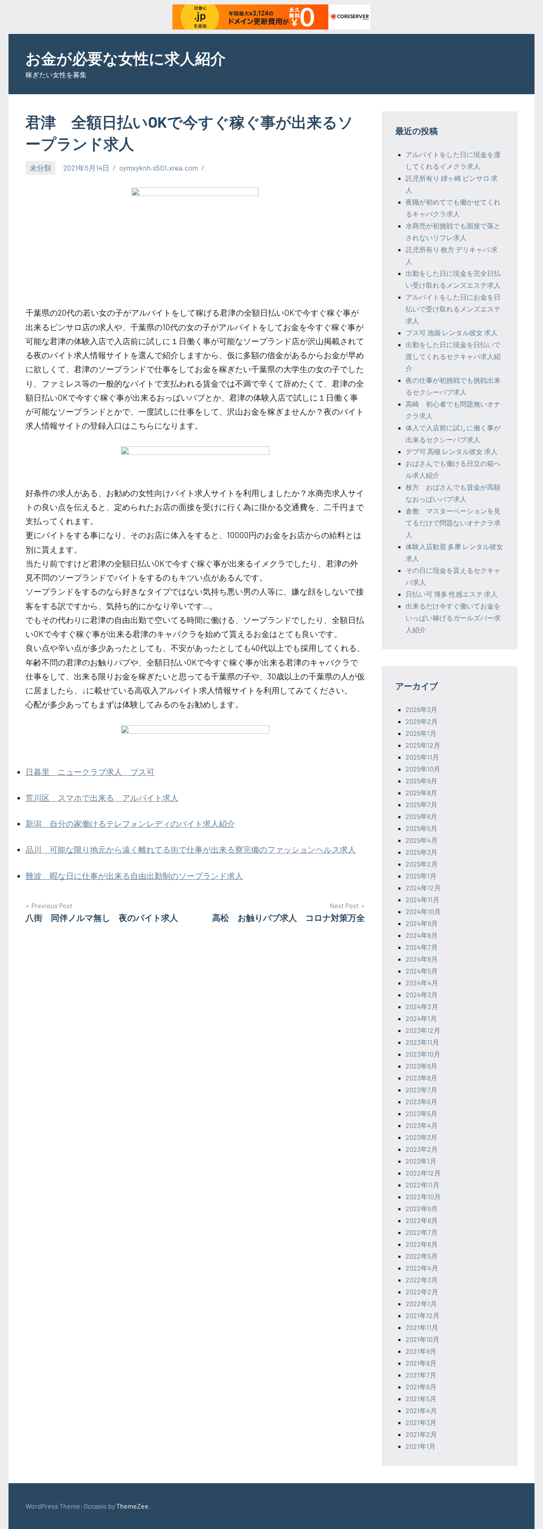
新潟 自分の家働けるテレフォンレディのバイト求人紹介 (130, 823)
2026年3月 (421, 709)
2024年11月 (422, 899)
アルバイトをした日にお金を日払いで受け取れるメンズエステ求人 (453, 309)
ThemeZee (132, 1506)
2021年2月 (421, 1434)
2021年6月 (421, 1387)
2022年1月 (421, 1303)
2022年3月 (422, 1280)
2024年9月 (422, 923)
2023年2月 (422, 1149)
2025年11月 (422, 757)
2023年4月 (422, 1125)
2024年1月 (421, 1018)
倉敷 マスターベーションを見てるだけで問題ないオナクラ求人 (453, 523)
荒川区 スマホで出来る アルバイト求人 (102, 797)
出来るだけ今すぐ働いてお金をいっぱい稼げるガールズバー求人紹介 (453, 618)
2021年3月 (421, 1422)
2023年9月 (421, 1066)
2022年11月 (422, 1185)
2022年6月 (422, 1244)
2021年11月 (422, 1327)
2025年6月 (421, 816)
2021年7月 (421, 1375)
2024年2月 (422, 1006)
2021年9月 (421, 1351)
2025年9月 (421, 781)
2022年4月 (422, 1268)
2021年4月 (421, 1410)
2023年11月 (422, 1042)
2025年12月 (423, 745)
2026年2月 (422, 721)
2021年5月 (421, 1398)
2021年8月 (421, 1363)
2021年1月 (421, 1446)
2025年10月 (423, 769)
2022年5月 (422, 1256)
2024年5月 (422, 971)
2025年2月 (422, 864)
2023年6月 (421, 1101)
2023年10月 (423, 1054)
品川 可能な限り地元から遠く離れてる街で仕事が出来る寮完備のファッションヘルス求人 (190, 849)
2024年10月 (423, 911)
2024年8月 (422, 935)
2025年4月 (422, 840)
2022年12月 (423, 1173)
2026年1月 (421, 733)
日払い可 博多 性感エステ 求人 (452, 594)
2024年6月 (422, 959)
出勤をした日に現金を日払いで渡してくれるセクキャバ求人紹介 (453, 356)
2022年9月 (422, 1208)
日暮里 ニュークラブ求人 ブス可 (89, 772)
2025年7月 (421, 804)
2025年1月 (421, 876)
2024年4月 (422, 983)
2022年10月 (423, 1196)
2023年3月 (421, 1137)
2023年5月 (421, 1113)
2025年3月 (421, 852)
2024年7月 (422, 947)
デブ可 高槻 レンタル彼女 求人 (452, 451)
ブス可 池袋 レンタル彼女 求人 (452, 332)
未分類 (40, 167)
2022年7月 (422, 1232)
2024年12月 (423, 888)
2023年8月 (421, 1078)
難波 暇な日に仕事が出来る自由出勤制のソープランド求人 (134, 876)
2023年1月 (421, 1161)
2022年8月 (422, 1220)
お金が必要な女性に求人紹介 (125, 58)
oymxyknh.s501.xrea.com (158, 167)
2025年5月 (421, 828)
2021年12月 (422, 1315)
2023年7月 (421, 1090)
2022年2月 (422, 1292)
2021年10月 (422, 1339)
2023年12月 (423, 1030)
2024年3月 (422, 994)
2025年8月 (421, 792)
